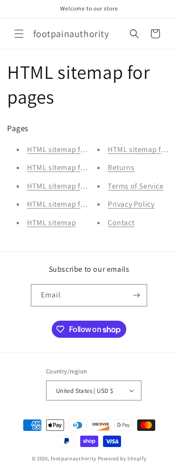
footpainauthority (73, 458)
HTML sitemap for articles (70, 204)
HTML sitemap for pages (68, 186)
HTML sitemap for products (73, 167)
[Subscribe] (136, 295)
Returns (121, 167)
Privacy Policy (131, 204)
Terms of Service (136, 186)
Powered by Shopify (122, 458)
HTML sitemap (51, 223)
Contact (121, 223)
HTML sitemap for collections (77, 149)
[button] (19, 33)
